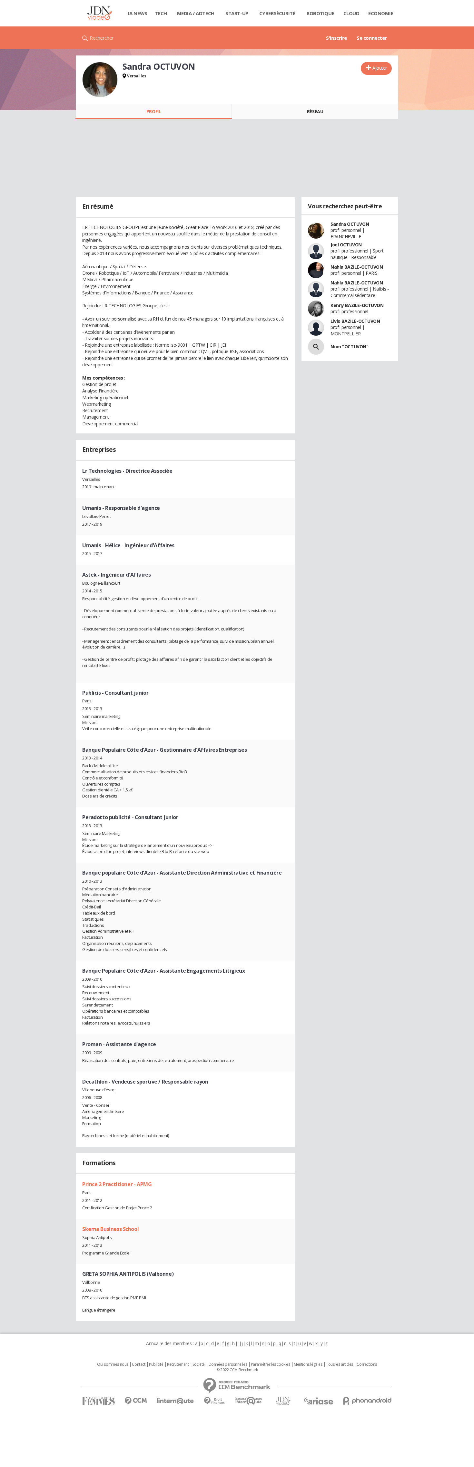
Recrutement (178, 1364)
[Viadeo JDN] (283, 1401)
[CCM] (135, 1401)
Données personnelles (228, 1364)
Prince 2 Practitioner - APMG (117, 1184)
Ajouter (379, 68)
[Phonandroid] (367, 1401)
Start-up (236, 13)
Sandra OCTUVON (350, 224)
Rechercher (102, 38)
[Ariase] (318, 1400)
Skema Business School (110, 1229)
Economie (380, 13)
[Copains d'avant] (249, 1401)
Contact (138, 1364)
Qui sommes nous (112, 1364)
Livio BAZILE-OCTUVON (355, 321)
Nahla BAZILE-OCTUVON (357, 267)
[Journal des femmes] (98, 1401)
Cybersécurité (277, 13)
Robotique (320, 13)
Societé (199, 1364)
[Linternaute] (175, 1401)
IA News (137, 13)
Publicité (156, 1364)
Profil (153, 111)
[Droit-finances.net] (214, 1401)
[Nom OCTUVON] (316, 347)
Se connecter (372, 38)
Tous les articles (339, 1364)
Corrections (367, 1364)
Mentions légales (308, 1364)
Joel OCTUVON (346, 245)
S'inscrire (336, 38)
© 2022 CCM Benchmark (237, 1370)
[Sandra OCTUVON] (100, 79)
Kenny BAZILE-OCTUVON (357, 305)
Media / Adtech (195, 13)
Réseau (315, 111)
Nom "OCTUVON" (350, 346)
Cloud (351, 13)
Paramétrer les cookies (270, 1364)
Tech (161, 13)
